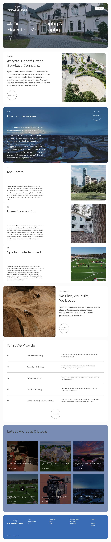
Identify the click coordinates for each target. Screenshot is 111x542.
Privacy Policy (73, 521)
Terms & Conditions (74, 519)
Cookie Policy (73, 523)
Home (29, 519)
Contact (30, 523)
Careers (50, 521)
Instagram (93, 519)
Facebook (93, 523)
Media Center (52, 519)
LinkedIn (93, 525)
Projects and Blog (32, 521)
